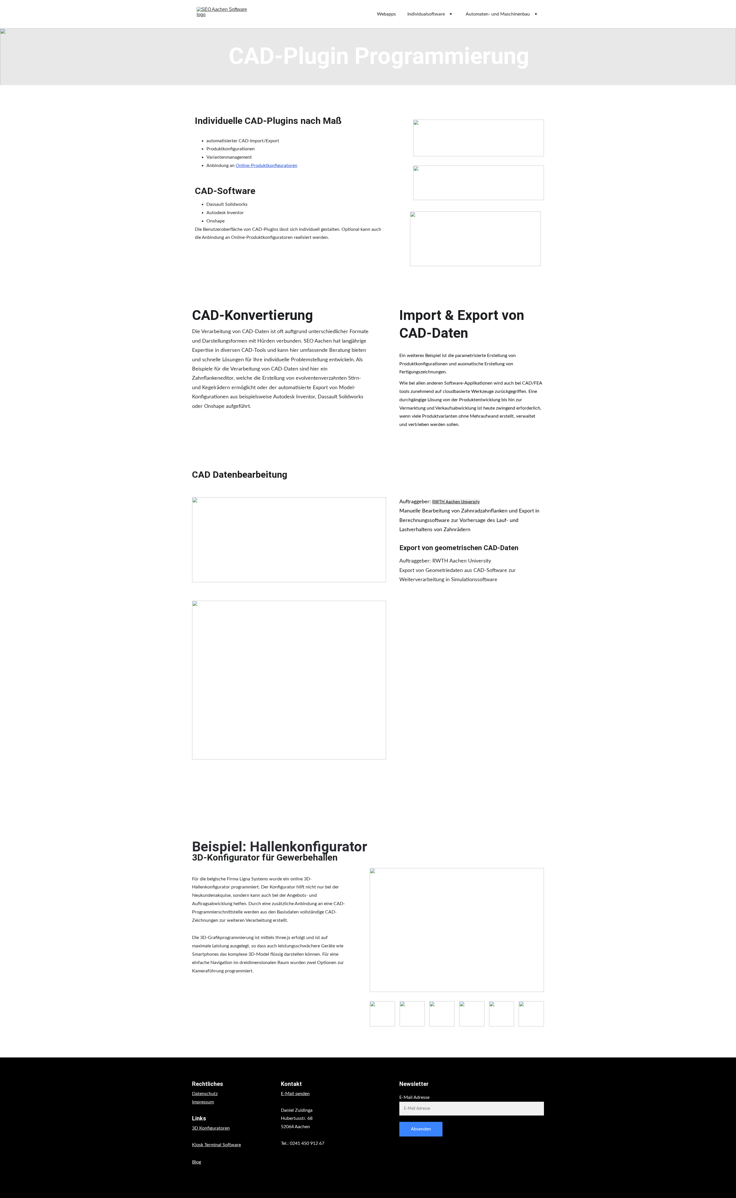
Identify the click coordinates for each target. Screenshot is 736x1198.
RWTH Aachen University (456, 501)
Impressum (203, 1102)
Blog (196, 1162)
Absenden (421, 1129)
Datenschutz (205, 1093)
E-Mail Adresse (414, 1097)
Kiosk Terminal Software (216, 1145)
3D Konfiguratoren (211, 1128)
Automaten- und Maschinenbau (498, 14)
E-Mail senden (295, 1093)
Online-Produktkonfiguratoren (266, 165)
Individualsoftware (426, 14)
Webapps (386, 14)
